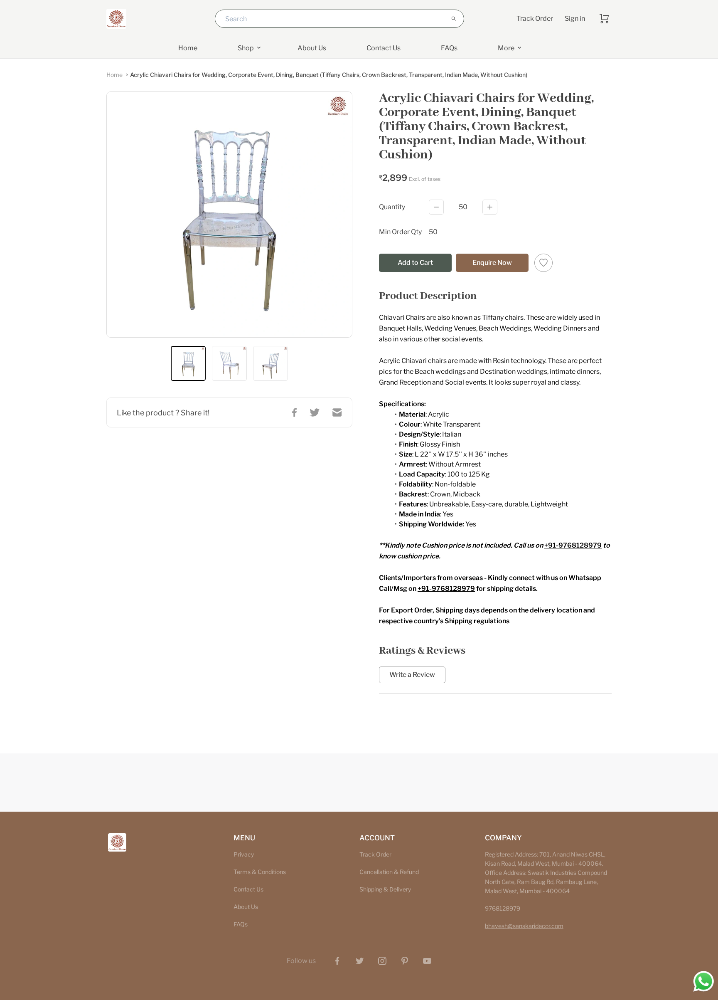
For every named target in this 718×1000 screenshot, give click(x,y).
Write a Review (412, 675)
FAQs (241, 924)
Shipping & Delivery (385, 889)
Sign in (575, 18)
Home (114, 74)
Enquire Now (492, 263)
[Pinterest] (405, 961)
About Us (246, 906)
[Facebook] (337, 961)
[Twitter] (360, 961)
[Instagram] (382, 961)
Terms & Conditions (260, 871)
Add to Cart (415, 263)
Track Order (534, 18)
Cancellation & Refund (389, 871)
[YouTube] (427, 961)
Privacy (244, 854)
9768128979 (502, 908)
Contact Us (248, 889)
